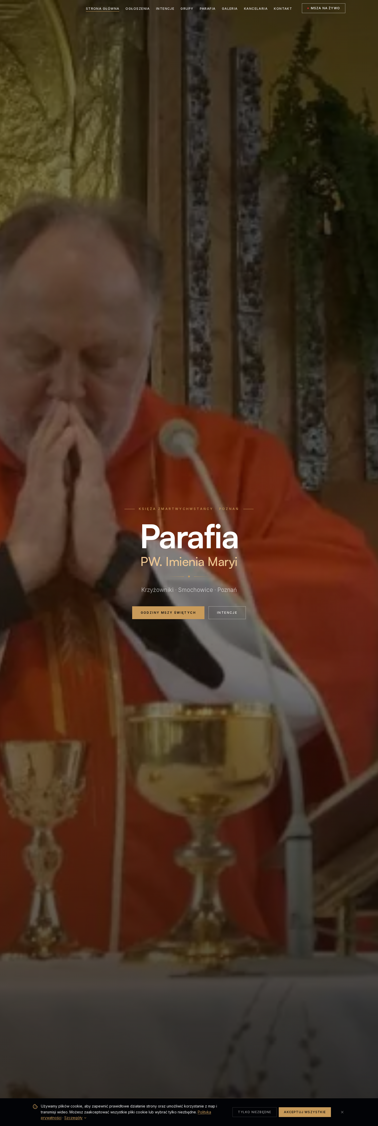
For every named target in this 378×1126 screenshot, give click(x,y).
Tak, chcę (159, 589)
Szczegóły (73, 1117)
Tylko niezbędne (254, 1112)
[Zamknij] (248, 531)
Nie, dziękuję (218, 589)
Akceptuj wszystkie (305, 1112)
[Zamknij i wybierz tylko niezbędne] (342, 1112)
